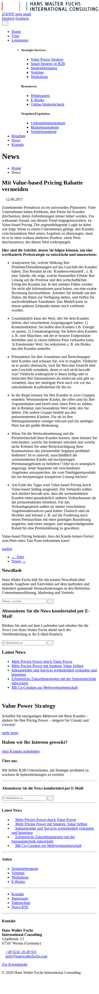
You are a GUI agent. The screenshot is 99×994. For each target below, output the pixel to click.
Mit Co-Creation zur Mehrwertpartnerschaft (45, 687)
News (16, 140)
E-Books (37, 100)
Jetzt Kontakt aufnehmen (21, 751)
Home (16, 32)
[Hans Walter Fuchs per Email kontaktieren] (94, 988)
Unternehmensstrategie (48, 123)
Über (15, 36)
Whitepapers (40, 96)
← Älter (18, 557)
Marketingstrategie (45, 127)
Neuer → (19, 561)
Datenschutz (21, 903)
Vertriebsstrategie (44, 132)
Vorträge (37, 72)
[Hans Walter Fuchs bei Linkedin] (73, 988)
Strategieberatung (44, 68)
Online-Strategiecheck (47, 104)
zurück (7, 549)
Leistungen (20, 40)
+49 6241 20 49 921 (21, 952)
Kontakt (18, 145)
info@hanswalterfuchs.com (26, 956)
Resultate (18, 136)
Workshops (39, 77)
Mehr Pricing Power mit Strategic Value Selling (47, 666)
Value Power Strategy (47, 59)
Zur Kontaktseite (14, 964)
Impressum (20, 898)
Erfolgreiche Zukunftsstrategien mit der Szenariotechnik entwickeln (43, 839)
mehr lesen (10, 733)
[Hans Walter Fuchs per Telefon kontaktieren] (87, 988)
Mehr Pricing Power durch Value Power (42, 661)
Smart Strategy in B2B (48, 64)
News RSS (20, 907)
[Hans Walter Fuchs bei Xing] (80, 988)
